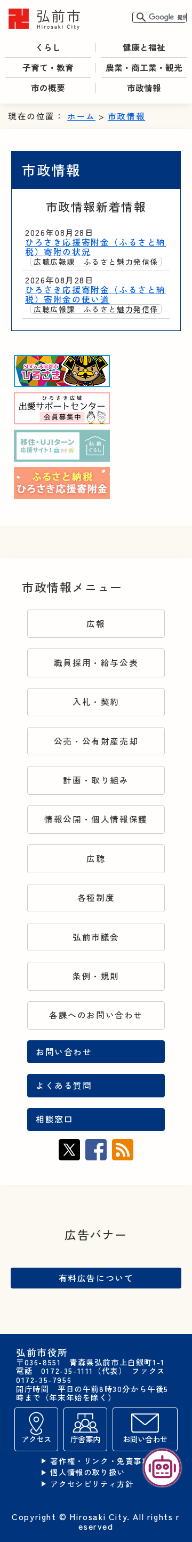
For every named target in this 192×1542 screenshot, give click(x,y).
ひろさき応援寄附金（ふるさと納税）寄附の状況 (95, 247)
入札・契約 (96, 701)
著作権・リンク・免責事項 (100, 1461)
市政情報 (126, 116)
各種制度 (96, 897)
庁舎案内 (85, 1438)
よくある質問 (64, 1085)
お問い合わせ (64, 1052)
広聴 (95, 858)
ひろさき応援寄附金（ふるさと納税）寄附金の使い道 (95, 294)
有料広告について (96, 1277)
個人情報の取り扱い (87, 1472)
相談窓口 (54, 1119)
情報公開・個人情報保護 (96, 819)
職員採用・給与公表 (96, 663)
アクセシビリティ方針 (91, 1484)
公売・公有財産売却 (96, 741)
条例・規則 (96, 976)
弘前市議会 (96, 937)
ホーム (81, 116)
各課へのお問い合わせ (96, 1015)
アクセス (36, 1438)
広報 (95, 624)
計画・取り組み (96, 780)
